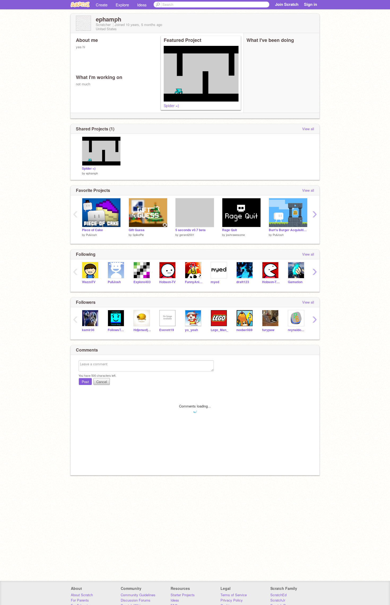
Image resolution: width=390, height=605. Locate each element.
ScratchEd (278, 594)
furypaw (268, 330)
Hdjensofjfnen (142, 330)
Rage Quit (229, 230)
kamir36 (88, 330)
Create (101, 4)
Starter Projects (183, 594)
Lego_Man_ (219, 330)
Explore (122, 4)
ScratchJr (277, 600)
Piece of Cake (92, 230)
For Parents (80, 600)
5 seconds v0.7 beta (190, 230)
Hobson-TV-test (271, 282)
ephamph (92, 173)
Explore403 (142, 282)
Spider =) (171, 105)
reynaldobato (297, 330)
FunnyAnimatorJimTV (194, 282)
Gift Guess (137, 230)
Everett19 (166, 330)
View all (308, 128)
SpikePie (138, 235)
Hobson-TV (167, 282)
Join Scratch (286, 4)
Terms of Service (233, 594)
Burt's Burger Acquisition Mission (288, 230)
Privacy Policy (231, 600)
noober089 (244, 330)
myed (215, 282)
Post (85, 381)
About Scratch (82, 594)
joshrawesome (235, 235)
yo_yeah (191, 330)
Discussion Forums (135, 600)
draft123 (242, 282)
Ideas (142, 4)
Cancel (101, 381)
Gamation (295, 282)
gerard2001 (186, 235)
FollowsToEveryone (116, 330)
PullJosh (91, 235)
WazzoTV (89, 282)
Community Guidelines (138, 594)
